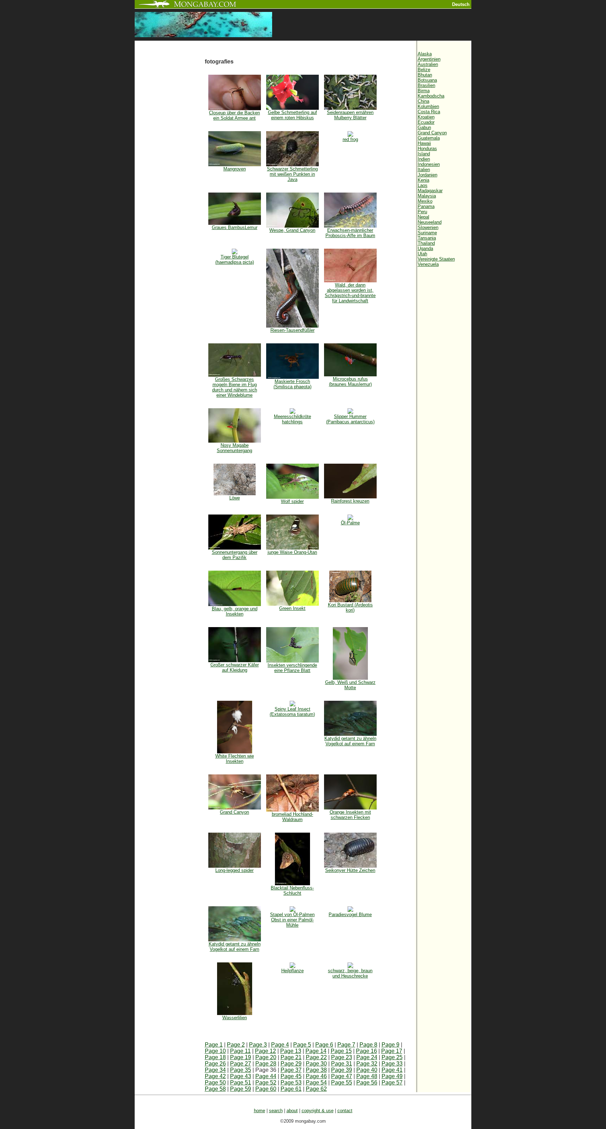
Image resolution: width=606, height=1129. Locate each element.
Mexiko (425, 201)
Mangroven (234, 169)
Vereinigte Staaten (436, 259)
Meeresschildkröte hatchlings (292, 419)
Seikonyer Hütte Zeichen (350, 870)
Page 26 (215, 1064)
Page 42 (215, 1076)
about (292, 1110)
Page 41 (392, 1070)
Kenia (423, 180)
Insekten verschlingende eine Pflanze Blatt (292, 668)
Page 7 (346, 1045)
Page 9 (390, 1045)
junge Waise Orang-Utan (292, 552)
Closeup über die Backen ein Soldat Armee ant (234, 115)
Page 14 (315, 1051)
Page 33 (392, 1064)
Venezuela (428, 264)
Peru (422, 211)
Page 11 (240, 1051)
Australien (428, 64)
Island (424, 153)
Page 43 (240, 1076)
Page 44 (265, 1076)
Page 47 (341, 1076)
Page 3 (258, 1045)
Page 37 (291, 1070)
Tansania (427, 238)
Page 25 (392, 1057)
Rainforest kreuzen (350, 501)
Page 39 (341, 1070)
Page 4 (280, 1045)
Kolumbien (428, 106)
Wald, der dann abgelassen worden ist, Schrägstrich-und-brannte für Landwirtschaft (350, 292)
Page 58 (215, 1089)
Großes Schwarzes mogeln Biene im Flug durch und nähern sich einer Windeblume (234, 387)
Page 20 (265, 1057)
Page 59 (240, 1089)
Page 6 (324, 1045)
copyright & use (318, 1110)
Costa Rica (429, 111)
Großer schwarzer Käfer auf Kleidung (234, 667)
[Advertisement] (170, 158)
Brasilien (426, 85)
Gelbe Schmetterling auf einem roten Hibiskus (292, 115)
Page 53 (291, 1083)
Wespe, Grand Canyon (292, 230)
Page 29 (291, 1064)
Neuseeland (430, 222)
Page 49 (392, 1076)
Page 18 (215, 1057)
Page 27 (240, 1064)
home (259, 1110)
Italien (424, 169)
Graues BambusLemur (234, 227)
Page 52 (265, 1083)
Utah (422, 253)
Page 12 (265, 1051)
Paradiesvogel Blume (350, 914)
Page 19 (240, 1057)
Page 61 (291, 1089)
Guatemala (429, 138)
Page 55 (341, 1083)
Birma (424, 90)
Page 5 (302, 1045)
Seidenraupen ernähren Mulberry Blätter (350, 115)
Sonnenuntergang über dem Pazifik (234, 555)
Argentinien (429, 59)
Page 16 (366, 1051)
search (276, 1110)
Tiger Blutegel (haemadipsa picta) (234, 259)
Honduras (427, 148)
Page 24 (366, 1057)
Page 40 (366, 1070)
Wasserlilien (234, 1017)
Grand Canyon (234, 812)
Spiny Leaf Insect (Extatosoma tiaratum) (292, 711)
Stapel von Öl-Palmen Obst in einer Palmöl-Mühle (292, 920)
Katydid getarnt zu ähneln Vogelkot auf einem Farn (350, 741)
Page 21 (291, 1057)
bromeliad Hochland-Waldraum (292, 817)
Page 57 (392, 1083)
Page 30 (316, 1064)
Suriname (427, 232)
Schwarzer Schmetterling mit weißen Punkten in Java (292, 174)
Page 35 (240, 1070)
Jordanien (427, 174)
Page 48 (366, 1076)
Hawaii (424, 143)
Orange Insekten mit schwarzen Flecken (350, 814)
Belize (424, 69)
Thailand (426, 243)
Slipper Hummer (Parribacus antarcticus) (350, 419)
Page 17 (391, 1051)
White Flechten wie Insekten (234, 758)
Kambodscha (431, 96)
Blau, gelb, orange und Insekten (234, 611)
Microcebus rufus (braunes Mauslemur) (350, 381)
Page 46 (316, 1076)
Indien (424, 159)
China (423, 101)
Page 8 (368, 1045)
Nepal (423, 217)
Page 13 (290, 1051)
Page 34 (215, 1070)
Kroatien (426, 117)
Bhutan (425, 75)
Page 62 (316, 1089)
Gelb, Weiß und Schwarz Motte (350, 685)
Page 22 (316, 1057)
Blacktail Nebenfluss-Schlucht (292, 890)
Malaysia (427, 196)
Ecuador (426, 122)
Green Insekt (292, 608)
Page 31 (341, 1064)
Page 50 (215, 1083)
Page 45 (291, 1076)
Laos (422, 185)
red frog (350, 139)
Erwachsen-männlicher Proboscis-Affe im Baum (350, 233)
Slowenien (428, 227)
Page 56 (366, 1083)
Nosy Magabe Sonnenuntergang (234, 448)
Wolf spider (292, 501)
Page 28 (265, 1064)
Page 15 (341, 1051)
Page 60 (265, 1089)
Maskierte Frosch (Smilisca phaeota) (292, 384)
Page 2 (236, 1045)
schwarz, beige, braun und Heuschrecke (350, 973)
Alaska (425, 53)
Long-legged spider (234, 870)
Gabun (424, 127)
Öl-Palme (350, 522)
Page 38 (316, 1070)
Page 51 (240, 1083)
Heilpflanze (292, 970)
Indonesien (429, 164)
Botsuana (427, 80)
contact (344, 1110)
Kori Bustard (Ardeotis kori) (350, 607)
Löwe (234, 497)
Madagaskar (430, 190)
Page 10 (215, 1051)
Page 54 (316, 1083)
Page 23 (341, 1057)
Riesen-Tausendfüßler (292, 330)
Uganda (425, 248)
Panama (426, 206)
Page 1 (214, 1045)
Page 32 (366, 1064)
